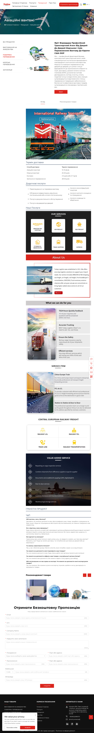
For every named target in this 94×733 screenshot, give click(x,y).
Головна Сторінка (19, 3)
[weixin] (91, 376)
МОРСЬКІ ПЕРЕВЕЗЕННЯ (9, 63)
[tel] (91, 363)
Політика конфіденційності (65, 731)
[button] (84, 575)
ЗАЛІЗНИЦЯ (7, 70)
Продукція (42, 3)
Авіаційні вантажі (36, 25)
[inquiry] (91, 359)
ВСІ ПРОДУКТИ (9, 42)
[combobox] (25, 656)
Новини (33, 6)
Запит (61, 92)
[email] (91, 372)
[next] (49, 68)
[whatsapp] (91, 368)
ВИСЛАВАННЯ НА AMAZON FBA (10, 48)
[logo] (6, 4)
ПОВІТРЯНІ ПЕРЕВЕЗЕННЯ (9, 56)
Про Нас (52, 3)
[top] (91, 717)
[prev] (28, 68)
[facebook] (72, 724)
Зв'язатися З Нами (20, 6)
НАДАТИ (47, 686)
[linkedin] (67, 724)
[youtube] (76, 724)
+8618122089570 (74, 716)
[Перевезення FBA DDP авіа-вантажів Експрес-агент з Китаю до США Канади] (80, 590)
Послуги (32, 3)
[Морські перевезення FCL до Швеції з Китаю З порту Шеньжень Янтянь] (58, 590)
